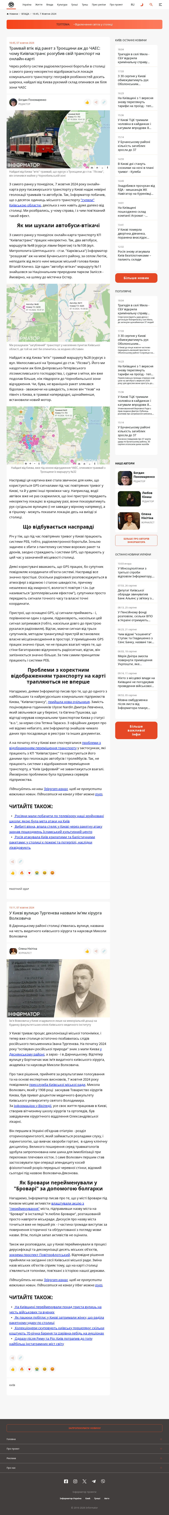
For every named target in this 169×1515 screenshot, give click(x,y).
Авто (106, 1498)
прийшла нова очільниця (69, 702)
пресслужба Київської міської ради (57, 1084)
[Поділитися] (96, 102)
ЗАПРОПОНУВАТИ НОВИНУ (84, 1428)
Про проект (116, 4)
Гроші (74, 4)
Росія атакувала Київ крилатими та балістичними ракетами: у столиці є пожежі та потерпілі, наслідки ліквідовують (52, 842)
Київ (12, 1385)
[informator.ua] (11, 4)
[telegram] (94, 1481)
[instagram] (75, 1481)
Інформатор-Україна (70, 1498)
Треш (85, 4)
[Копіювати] (104, 102)
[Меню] (160, 5)
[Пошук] (151, 5)
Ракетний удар (19, 888)
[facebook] (66, 1481)
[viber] (103, 1481)
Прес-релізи (99, 4)
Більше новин (136, 278)
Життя (38, 4)
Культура (62, 4)
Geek (87, 1498)
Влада (49, 4)
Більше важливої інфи (136, 730)
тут (98, 794)
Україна (26, 4)
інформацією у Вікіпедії (32, 1105)
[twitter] (84, 1481)
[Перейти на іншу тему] (142, 5)
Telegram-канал (56, 789)
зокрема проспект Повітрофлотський (39, 1255)
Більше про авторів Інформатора (136, 540)
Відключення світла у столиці (94, 24)
